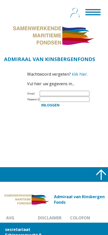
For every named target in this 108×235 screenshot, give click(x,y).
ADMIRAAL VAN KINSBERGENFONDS (49, 59)
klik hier (79, 74)
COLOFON (80, 218)
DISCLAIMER (50, 218)
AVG (10, 218)
